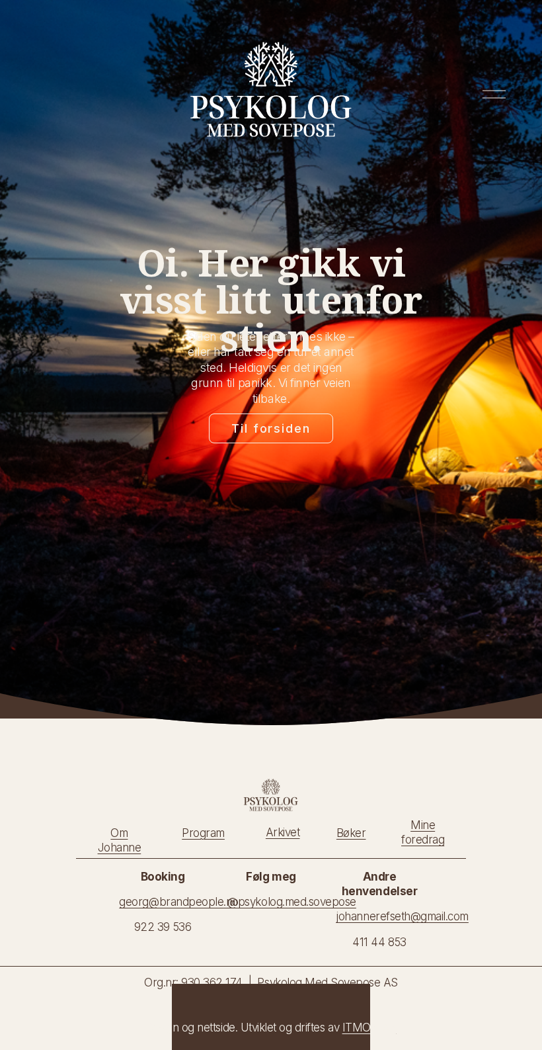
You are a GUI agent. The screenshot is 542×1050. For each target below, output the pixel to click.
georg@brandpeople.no (178, 901)
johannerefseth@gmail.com (402, 916)
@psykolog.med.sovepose (291, 901)
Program (203, 833)
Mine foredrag (422, 832)
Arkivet (283, 832)
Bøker (351, 833)
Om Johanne (119, 840)
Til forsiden (270, 428)
